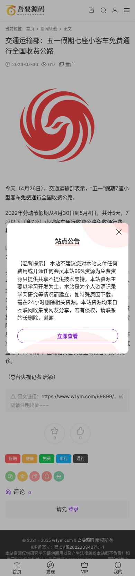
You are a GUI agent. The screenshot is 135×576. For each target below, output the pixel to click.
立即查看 (67, 336)
